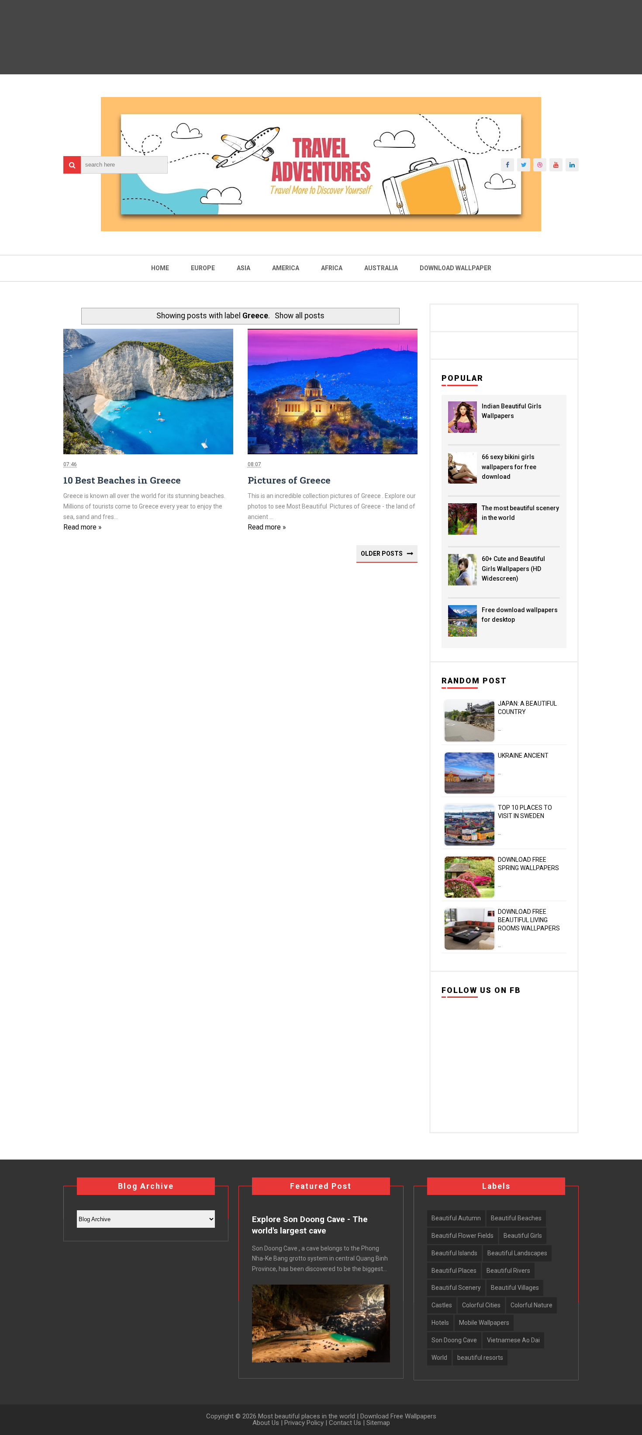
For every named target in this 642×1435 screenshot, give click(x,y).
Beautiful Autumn (456, 1218)
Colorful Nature (531, 1305)
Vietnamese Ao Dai (513, 1340)
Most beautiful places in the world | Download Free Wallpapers (346, 1416)
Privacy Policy (304, 1423)
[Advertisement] (240, 695)
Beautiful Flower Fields (462, 1235)
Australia (381, 268)
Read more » (82, 527)
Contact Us (345, 1423)
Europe (203, 268)
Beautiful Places (453, 1270)
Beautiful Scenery (456, 1287)
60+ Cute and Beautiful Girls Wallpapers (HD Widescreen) (513, 568)
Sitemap (378, 1423)
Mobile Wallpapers (484, 1322)
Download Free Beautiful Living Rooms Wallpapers (529, 920)
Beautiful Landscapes (517, 1253)
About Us (265, 1423)
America (285, 268)
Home (160, 268)
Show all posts (299, 315)
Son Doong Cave (454, 1340)
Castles (441, 1305)
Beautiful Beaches (516, 1218)
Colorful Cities (481, 1305)
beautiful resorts (480, 1357)
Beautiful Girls (523, 1235)
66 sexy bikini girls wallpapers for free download (509, 466)
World (439, 1357)
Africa (331, 268)
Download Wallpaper (455, 268)
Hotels (440, 1322)
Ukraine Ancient (523, 755)
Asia (243, 268)
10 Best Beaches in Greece (122, 480)
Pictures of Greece (289, 480)
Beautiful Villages (515, 1287)
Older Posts (382, 553)
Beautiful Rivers (508, 1270)
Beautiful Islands (454, 1253)
